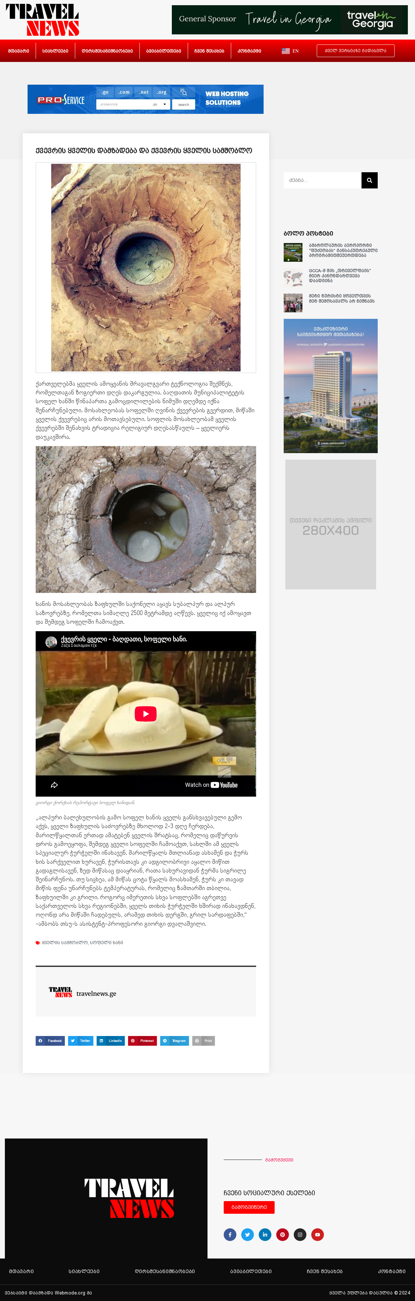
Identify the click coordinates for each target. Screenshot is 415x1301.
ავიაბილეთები (163, 51)
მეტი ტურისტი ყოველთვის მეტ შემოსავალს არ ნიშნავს (342, 299)
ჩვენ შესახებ (209, 51)
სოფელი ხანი (106, 942)
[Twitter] (247, 1234)
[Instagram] (300, 1234)
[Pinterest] (282, 1234)
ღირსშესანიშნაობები (107, 51)
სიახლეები (55, 51)
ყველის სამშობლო (65, 942)
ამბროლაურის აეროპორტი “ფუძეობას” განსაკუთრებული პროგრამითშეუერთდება (343, 250)
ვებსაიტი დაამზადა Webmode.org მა (48, 1292)
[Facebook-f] (230, 1234)
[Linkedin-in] (265, 1234)
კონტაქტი (249, 51)
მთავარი (18, 51)
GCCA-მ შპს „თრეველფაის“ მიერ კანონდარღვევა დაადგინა (340, 275)
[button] (50, 1040)
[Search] (370, 180)
